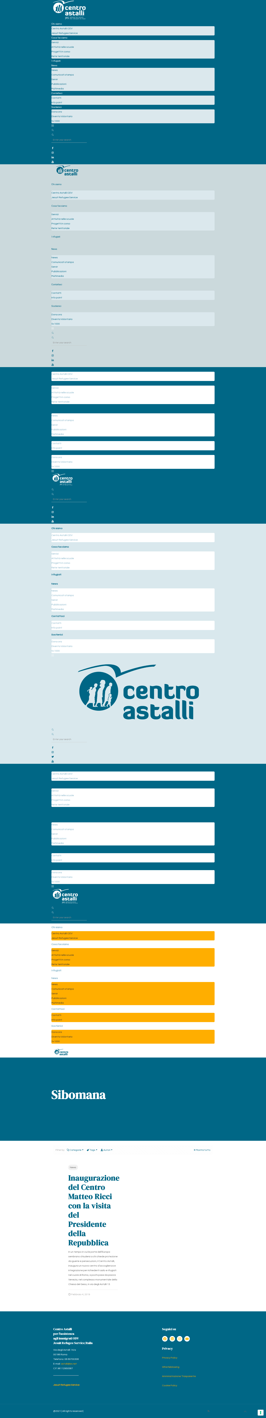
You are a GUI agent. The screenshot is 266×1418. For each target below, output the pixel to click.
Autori (106, 1150)
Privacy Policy (169, 1358)
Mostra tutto (203, 1150)
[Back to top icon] (245, 1411)
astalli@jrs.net (69, 1364)
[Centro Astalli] (69, 19)
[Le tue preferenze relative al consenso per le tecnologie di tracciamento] (261, 1413)
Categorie (75, 1150)
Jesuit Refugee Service (66, 1385)
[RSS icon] (208, 1411)
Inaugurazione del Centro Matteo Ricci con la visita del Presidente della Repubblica (94, 1210)
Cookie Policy (169, 1385)
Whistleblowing (170, 1367)
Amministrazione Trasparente (179, 1376)
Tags (92, 1150)
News (73, 1167)
